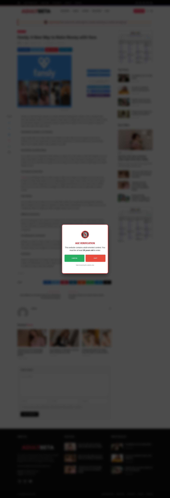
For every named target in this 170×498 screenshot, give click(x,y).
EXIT (95, 258)
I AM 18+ (74, 258)
